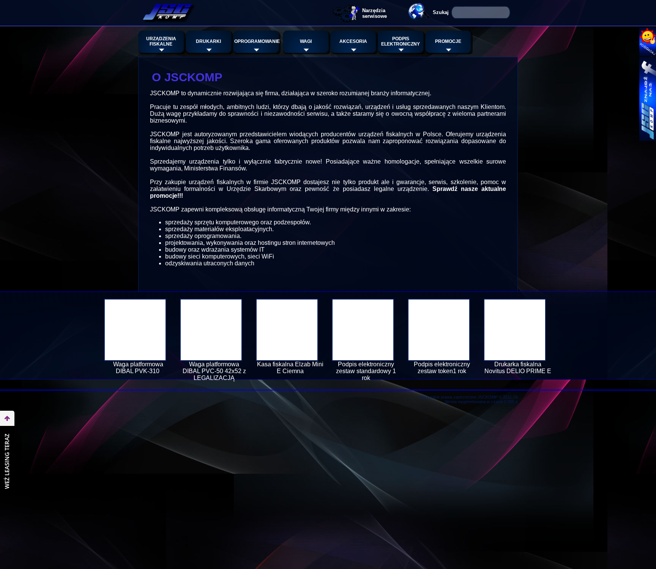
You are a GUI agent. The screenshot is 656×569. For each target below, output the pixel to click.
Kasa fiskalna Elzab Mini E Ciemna (290, 367)
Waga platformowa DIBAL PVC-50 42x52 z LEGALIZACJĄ (214, 371)
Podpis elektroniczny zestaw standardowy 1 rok (366, 371)
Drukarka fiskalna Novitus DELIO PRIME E (517, 367)
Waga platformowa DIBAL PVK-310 (138, 367)
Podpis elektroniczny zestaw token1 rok (442, 367)
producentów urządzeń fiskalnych (367, 134)
